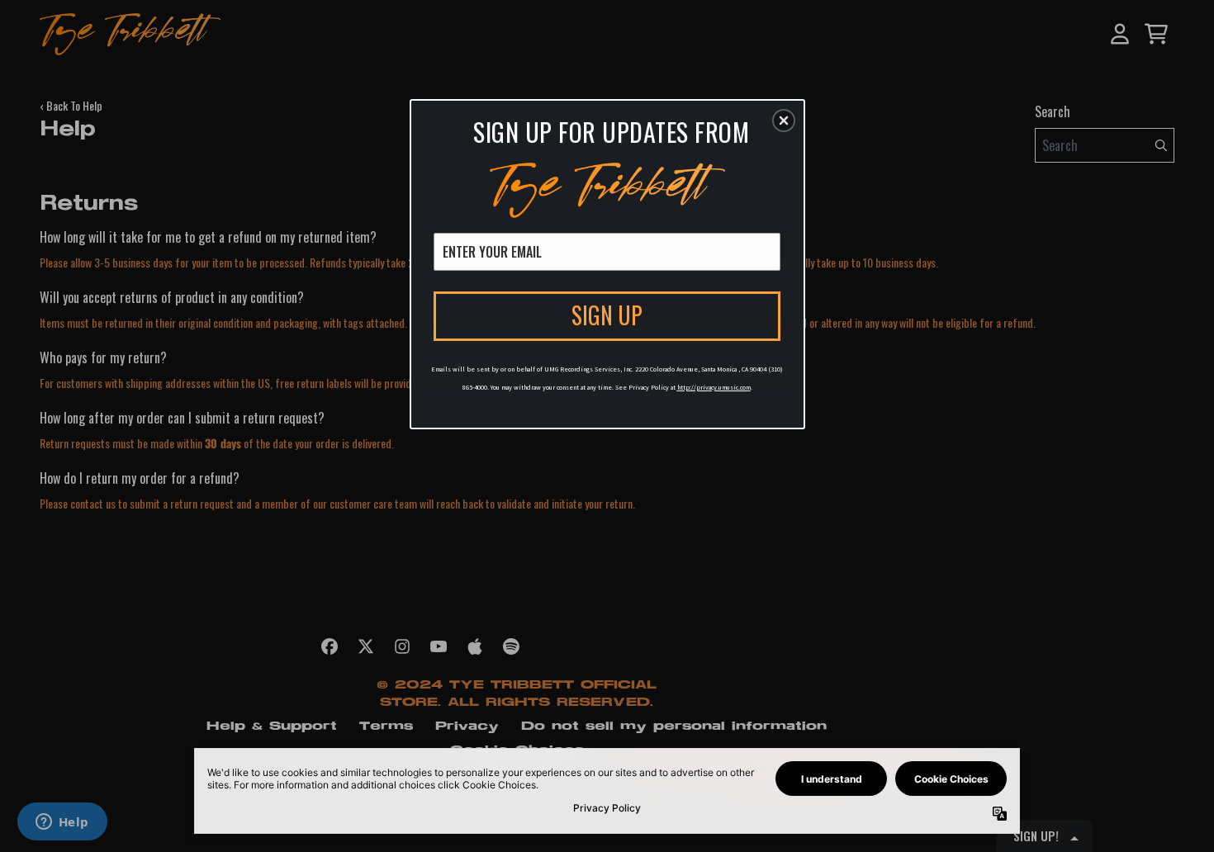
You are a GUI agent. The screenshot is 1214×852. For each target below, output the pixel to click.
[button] (784, 120)
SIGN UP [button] (607, 315)
